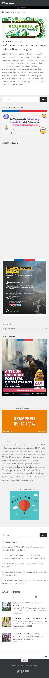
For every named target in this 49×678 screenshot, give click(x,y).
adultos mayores (19, 445)
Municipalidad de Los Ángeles (21, 470)
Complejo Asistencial (30, 451)
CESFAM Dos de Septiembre (27, 448)
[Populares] (35, 596)
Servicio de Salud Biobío (11, 480)
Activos (4, 445)
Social (44, 618)
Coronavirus (41, 454)
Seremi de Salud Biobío (29, 477)
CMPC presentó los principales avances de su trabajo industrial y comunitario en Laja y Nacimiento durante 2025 (30, 623)
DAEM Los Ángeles (23, 457)
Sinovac (23, 480)
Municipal (36, 634)
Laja (16, 467)
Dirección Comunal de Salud (18, 460)
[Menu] (46, 3)
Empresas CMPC (9, 463)
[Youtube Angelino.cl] (26, 671)
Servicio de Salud (42, 477)
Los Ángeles (7, 42)
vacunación (29, 480)
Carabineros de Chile (30, 445)
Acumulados (10, 445)
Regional (35, 473)
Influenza (11, 467)
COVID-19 (6, 457)
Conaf (23, 454)
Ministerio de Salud (40, 467)
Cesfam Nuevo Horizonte (10, 451)
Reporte (12, 477)
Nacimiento (6, 474)
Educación (34, 460)
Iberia (31, 464)
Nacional (13, 473)
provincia (28, 474)
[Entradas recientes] (13, 596)
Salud (17, 476)
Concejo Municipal (30, 454)
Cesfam (16, 448)
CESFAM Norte (40, 448)
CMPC (21, 451)
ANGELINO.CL (8, 3)
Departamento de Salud (38, 457)
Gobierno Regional (23, 464)
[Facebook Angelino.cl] (22, 671)
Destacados (25, 603)
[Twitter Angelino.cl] (18, 671)
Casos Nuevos (8, 448)
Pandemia (21, 473)
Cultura (14, 457)
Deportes (4, 460)
